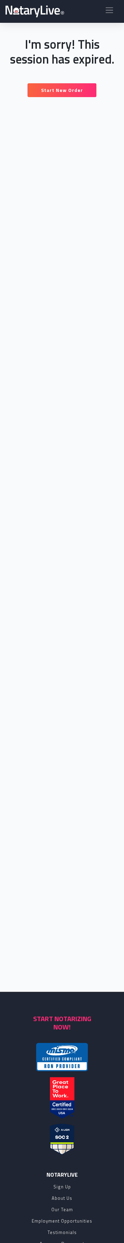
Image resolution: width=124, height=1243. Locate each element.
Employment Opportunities (62, 1221)
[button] (109, 11)
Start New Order (62, 90)
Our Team (62, 1209)
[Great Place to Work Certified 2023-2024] (62, 1098)
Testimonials (62, 1232)
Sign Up (62, 1187)
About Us (62, 1198)
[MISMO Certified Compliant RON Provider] (62, 1057)
